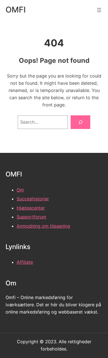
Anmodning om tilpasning (43, 226)
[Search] (80, 122)
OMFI (16, 9)
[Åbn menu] (99, 10)
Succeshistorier (33, 199)
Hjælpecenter (31, 208)
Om (20, 190)
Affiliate (25, 262)
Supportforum (31, 217)
